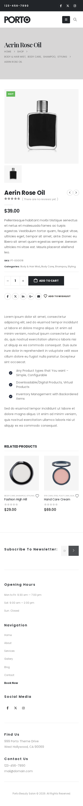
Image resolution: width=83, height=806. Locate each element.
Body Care (47, 266)
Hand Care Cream (57, 499)
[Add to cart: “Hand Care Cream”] (72, 463)
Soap (72, 495)
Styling (72, 266)
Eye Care (48, 495)
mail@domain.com (18, 771)
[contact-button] (74, 551)
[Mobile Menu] (66, 19)
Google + (30, 296)
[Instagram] (75, 6)
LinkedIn (23, 296)
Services (9, 651)
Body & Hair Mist (30, 266)
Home (8, 635)
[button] (75, 19)
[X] (68, 6)
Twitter (15, 296)
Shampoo (60, 266)
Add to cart (49, 281)
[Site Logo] (17, 19)
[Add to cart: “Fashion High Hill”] (32, 463)
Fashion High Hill (15, 499)
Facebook (7, 296)
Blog (7, 667)
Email (38, 296)
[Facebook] (61, 6)
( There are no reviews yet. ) (40, 199)
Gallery (8, 659)
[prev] (70, 193)
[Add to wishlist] (37, 495)
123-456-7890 (16, 5)
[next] (76, 193)
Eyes (56, 495)
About (7, 643)
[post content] (21, 473)
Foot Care (64, 495)
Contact (9, 675)
